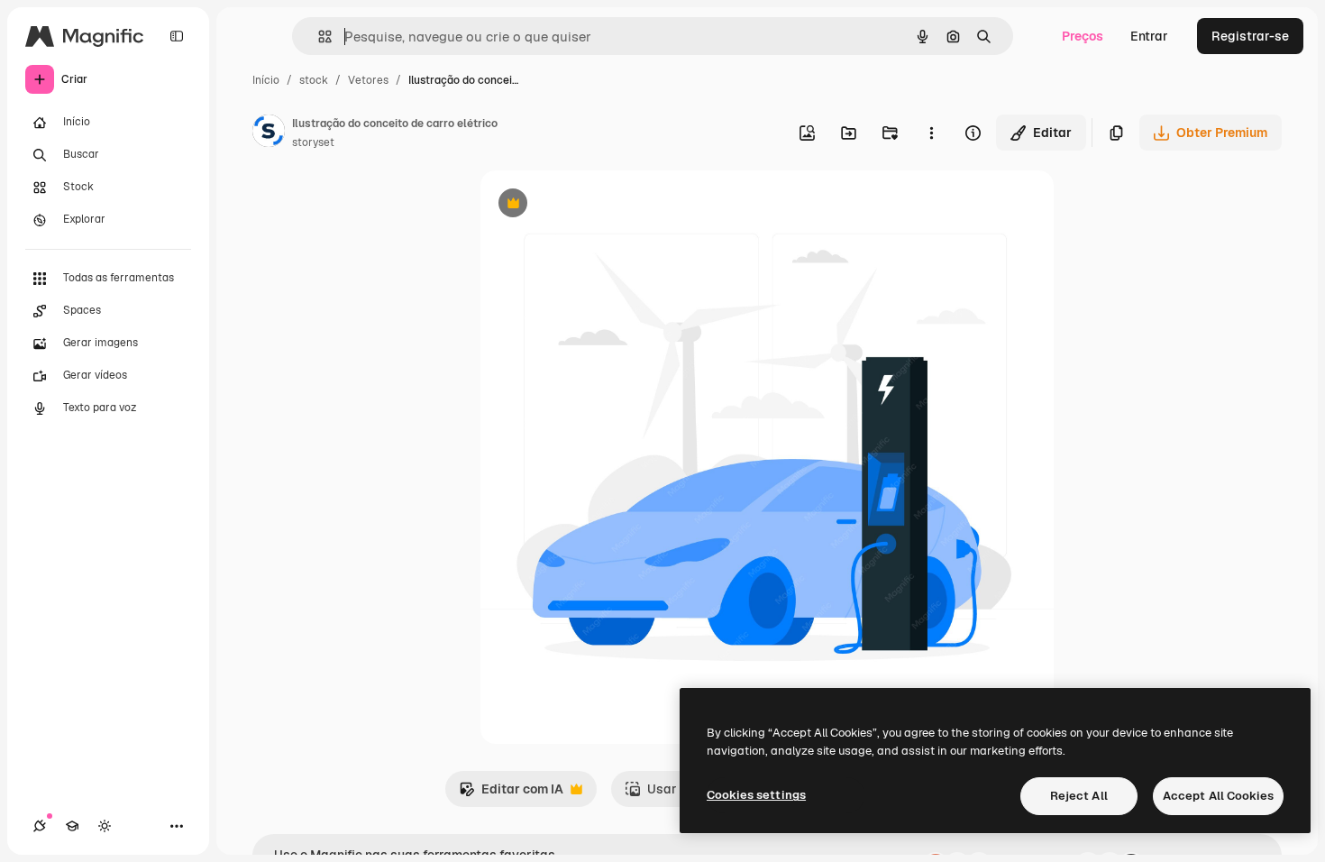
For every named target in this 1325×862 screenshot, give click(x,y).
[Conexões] (39, 826)
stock (313, 80)
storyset (313, 142)
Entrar (1149, 36)
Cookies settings (756, 794)
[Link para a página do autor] (268, 133)
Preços (1082, 36)
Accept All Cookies (1218, 795)
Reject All (1079, 795)
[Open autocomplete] (318, 36)
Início (265, 80)
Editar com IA (511, 794)
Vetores (368, 80)
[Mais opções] (931, 133)
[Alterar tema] (104, 826)
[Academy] (72, 826)
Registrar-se (1250, 36)
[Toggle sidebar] (176, 36)
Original (596, 205)
